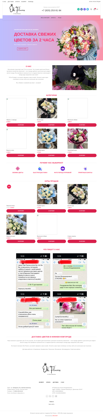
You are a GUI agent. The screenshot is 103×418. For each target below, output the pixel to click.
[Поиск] (91, 9)
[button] (20, 125)
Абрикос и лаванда (11, 119)
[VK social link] (81, 9)
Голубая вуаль (41, 150)
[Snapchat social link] (84, 9)
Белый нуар (40, 119)
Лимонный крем (10, 236)
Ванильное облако (72, 119)
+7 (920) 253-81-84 (18, 391)
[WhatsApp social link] (78, 9)
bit (55, 415)
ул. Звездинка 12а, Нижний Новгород (21, 387)
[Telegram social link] (87, 9)
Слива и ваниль (72, 236)
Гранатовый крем (72, 150)
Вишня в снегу (10, 150)
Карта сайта (51, 404)
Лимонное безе (10, 205)
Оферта (51, 401)
